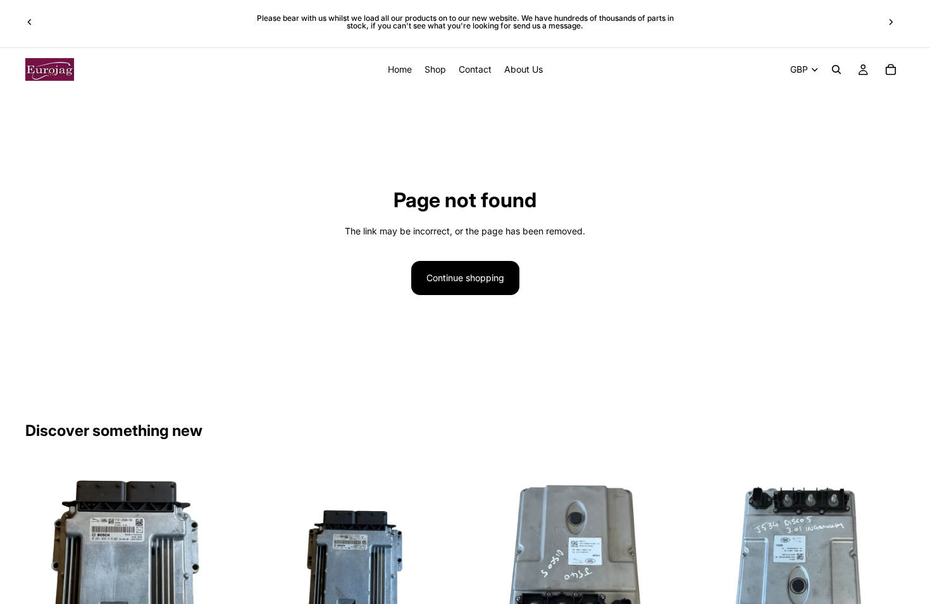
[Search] (836, 69)
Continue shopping (465, 277)
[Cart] (891, 69)
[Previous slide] (30, 22)
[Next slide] (891, 22)
